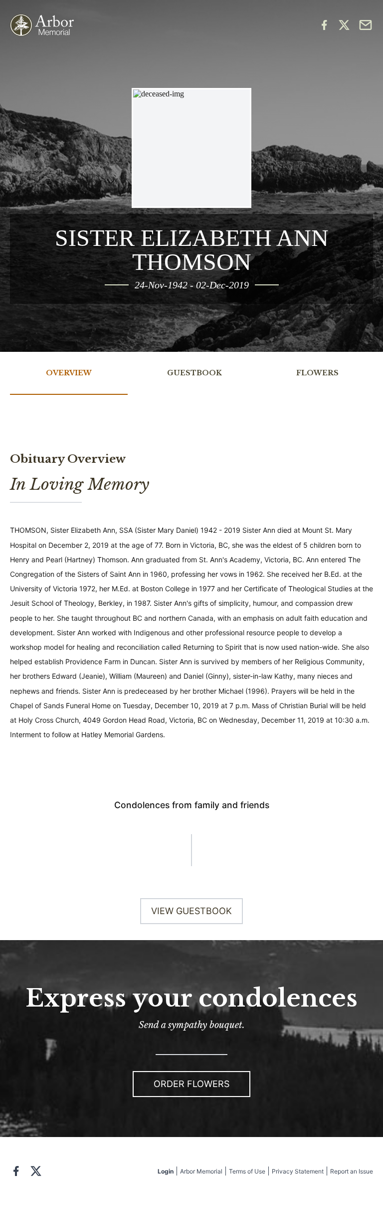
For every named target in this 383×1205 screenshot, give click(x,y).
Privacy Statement (298, 1171)
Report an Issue (351, 1171)
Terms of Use (247, 1171)
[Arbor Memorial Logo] (42, 25)
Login (166, 1171)
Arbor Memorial (201, 1171)
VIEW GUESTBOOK (191, 911)
